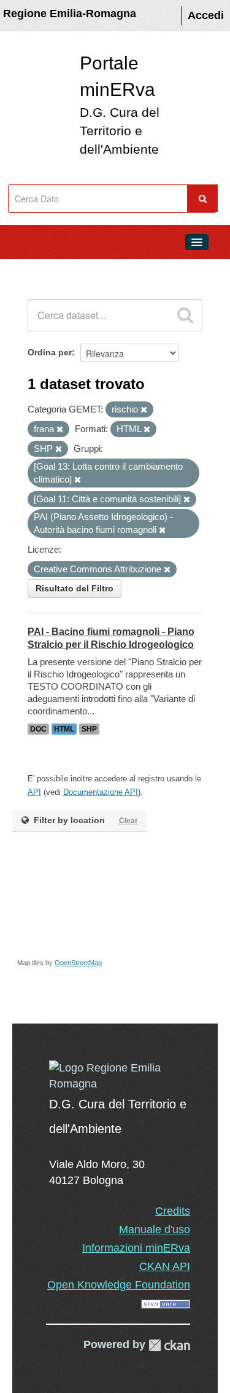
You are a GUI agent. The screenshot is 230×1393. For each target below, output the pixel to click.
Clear (128, 820)
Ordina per (50, 352)
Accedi (206, 15)
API (34, 792)
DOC (38, 729)
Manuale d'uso (154, 1229)
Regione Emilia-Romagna (69, 13)
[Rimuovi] (143, 410)
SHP (89, 729)
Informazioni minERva (136, 1248)
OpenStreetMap (78, 962)
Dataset (34, 270)
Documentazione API (100, 792)
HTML (64, 729)
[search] (185, 315)
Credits (172, 1211)
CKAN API (164, 1266)
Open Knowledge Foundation (118, 1285)
